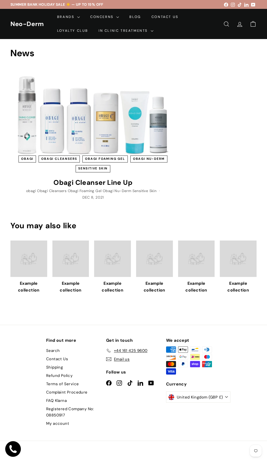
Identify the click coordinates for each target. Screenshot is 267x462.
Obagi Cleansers (59, 159)
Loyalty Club (72, 30)
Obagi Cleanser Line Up (92, 182)
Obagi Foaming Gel (105, 159)
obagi (27, 159)
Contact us (165, 17)
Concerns (102, 17)
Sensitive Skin (93, 169)
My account (57, 423)
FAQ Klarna (56, 400)
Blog (135, 17)
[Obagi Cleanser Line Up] (93, 113)
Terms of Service (62, 384)
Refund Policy (59, 375)
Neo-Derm (27, 24)
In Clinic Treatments (124, 30)
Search (53, 350)
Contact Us (57, 359)
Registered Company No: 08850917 (70, 412)
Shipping (54, 367)
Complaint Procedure (67, 392)
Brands (66, 17)
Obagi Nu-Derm (149, 159)
